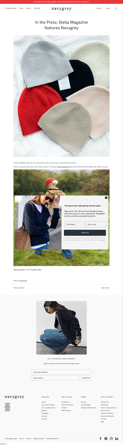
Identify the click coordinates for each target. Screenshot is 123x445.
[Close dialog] (106, 197)
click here (102, 240)
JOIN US (85, 233)
